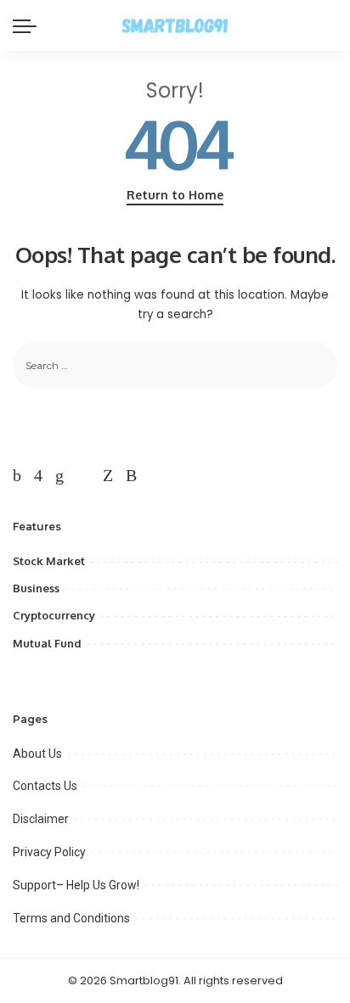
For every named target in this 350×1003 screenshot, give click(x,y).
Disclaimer (41, 819)
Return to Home (175, 195)
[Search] (327, 25)
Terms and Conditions (71, 918)
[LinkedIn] (59, 475)
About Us (37, 753)
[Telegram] (83, 475)
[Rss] (131, 475)
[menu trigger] (29, 25)
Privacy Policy (49, 852)
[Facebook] (17, 475)
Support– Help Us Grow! (76, 885)
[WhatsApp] (108, 475)
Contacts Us (45, 786)
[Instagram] (38, 475)
